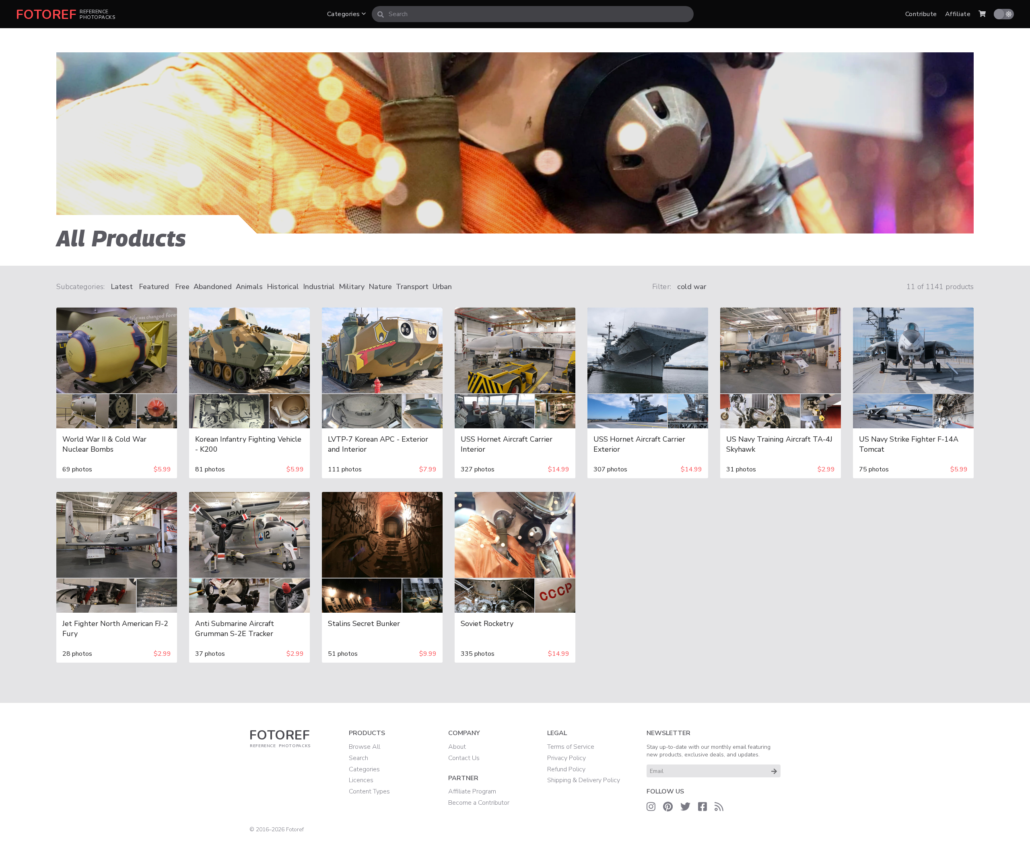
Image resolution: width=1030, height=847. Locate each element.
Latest (122, 286)
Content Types (369, 791)
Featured (154, 286)
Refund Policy (566, 769)
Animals (249, 286)
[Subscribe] (774, 771)
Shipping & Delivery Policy (583, 780)
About (457, 746)
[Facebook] (702, 807)
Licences (361, 780)
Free (182, 286)
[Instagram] (651, 807)
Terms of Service (570, 746)
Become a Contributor (478, 802)
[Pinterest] (668, 807)
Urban (442, 286)
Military (352, 286)
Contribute (921, 14)
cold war (691, 286)
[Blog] (719, 807)
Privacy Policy (566, 758)
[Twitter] (685, 807)
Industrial (319, 286)
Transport (412, 286)
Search (358, 758)
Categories (344, 14)
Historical (283, 286)
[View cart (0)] (982, 14)
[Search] (381, 14)
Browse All (364, 746)
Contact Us (464, 758)
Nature (380, 286)
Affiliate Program (472, 791)
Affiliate (957, 14)
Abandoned (213, 286)
